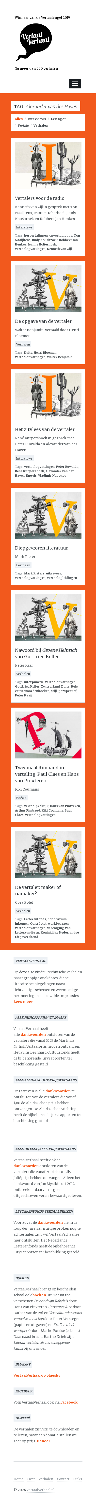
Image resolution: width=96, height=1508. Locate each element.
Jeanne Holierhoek (42, 244)
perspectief (67, 691)
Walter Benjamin (60, 357)
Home (19, 1479)
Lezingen (58, 119)
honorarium (57, 919)
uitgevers (53, 573)
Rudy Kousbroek (45, 240)
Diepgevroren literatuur (41, 548)
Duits (28, 352)
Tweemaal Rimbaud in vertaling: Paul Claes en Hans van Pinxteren (47, 774)
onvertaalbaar (60, 235)
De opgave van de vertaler (43, 321)
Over (31, 1479)
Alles (19, 119)
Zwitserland (50, 686)
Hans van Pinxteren (65, 806)
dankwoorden (33, 1034)
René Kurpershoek (29, 471)
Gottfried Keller (27, 686)
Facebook (69, 1402)
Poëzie (23, 125)
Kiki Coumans (52, 810)
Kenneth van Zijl (59, 249)
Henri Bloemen (45, 352)
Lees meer (23, 1001)
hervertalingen (36, 235)
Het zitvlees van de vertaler (45, 429)
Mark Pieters (34, 573)
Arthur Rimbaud (27, 810)
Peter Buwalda (67, 467)
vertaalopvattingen (30, 249)
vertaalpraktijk (36, 806)
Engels (31, 475)
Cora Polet (38, 923)
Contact (63, 1479)
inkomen (22, 923)
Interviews (37, 119)
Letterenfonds (35, 919)
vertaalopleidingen (62, 578)
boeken (39, 1295)
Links (77, 1479)
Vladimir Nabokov (52, 475)
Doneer (43, 1441)
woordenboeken (36, 691)
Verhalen (40, 125)
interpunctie (34, 682)
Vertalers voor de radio (39, 198)
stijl (54, 691)
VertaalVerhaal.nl (40, 1490)
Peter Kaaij (23, 695)
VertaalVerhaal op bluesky (37, 1375)
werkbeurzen (58, 923)
